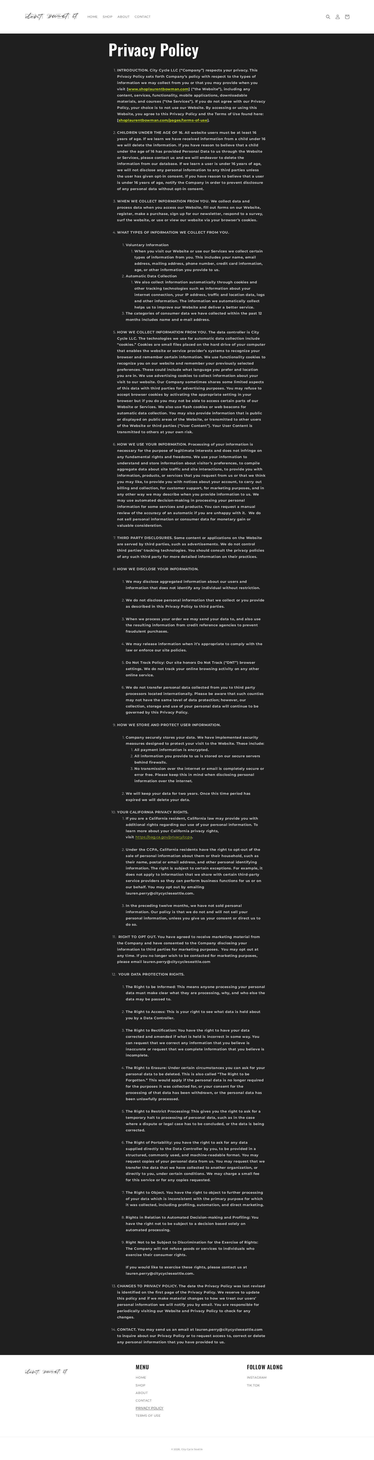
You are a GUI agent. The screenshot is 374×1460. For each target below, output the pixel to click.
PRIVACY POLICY (149, 1408)
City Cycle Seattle (192, 1449)
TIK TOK (253, 1385)
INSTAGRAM (257, 1377)
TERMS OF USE (148, 1416)
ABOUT (142, 1393)
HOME (141, 1377)
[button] (328, 17)
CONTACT (144, 1400)
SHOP (140, 1385)
